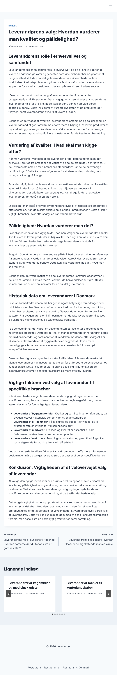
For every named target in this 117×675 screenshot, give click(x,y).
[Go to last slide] (8, 593)
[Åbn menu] (110, 6)
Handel (13, 26)
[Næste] (108, 593)
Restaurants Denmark (76, 667)
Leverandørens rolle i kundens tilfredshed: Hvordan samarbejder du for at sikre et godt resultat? (29, 541)
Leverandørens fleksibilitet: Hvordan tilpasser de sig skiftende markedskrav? (89, 539)
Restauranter (52, 667)
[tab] (52, 614)
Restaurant (34, 667)
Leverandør (16, 46)
